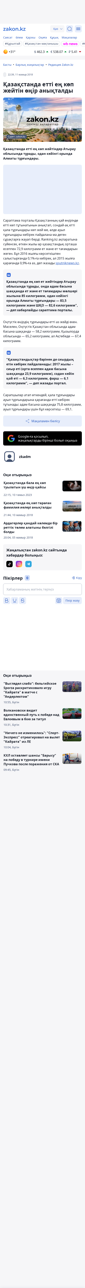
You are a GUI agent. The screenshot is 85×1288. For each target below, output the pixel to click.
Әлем (19, 37)
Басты (7, 65)
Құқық (54, 37)
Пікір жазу (72, 600)
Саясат (7, 37)
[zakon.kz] (14, 29)
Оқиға (43, 37)
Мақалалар (69, 37)
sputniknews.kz (67, 263)
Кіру (79, 578)
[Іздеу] (69, 28)
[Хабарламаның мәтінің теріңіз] (42, 589)
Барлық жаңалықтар (30, 65)
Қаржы (30, 37)
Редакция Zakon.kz (60, 65)
